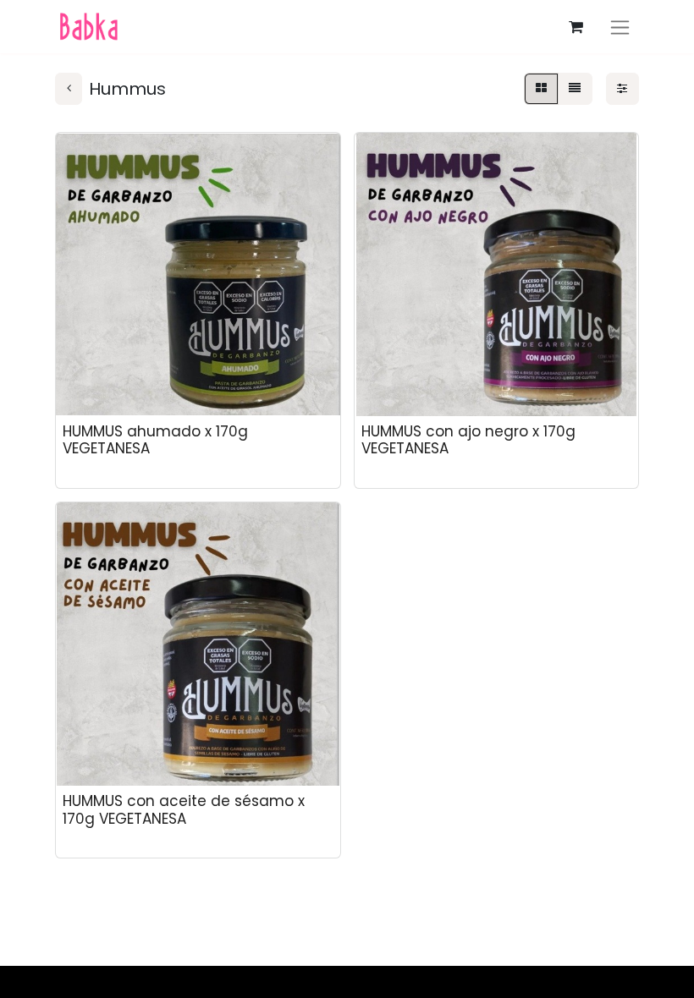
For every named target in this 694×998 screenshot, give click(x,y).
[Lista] (575, 88)
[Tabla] (541, 88)
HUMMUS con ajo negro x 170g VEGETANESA (468, 439)
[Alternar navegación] (620, 27)
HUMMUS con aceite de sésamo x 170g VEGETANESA (184, 809)
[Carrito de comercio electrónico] (575, 27)
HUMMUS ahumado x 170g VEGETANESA (155, 439)
